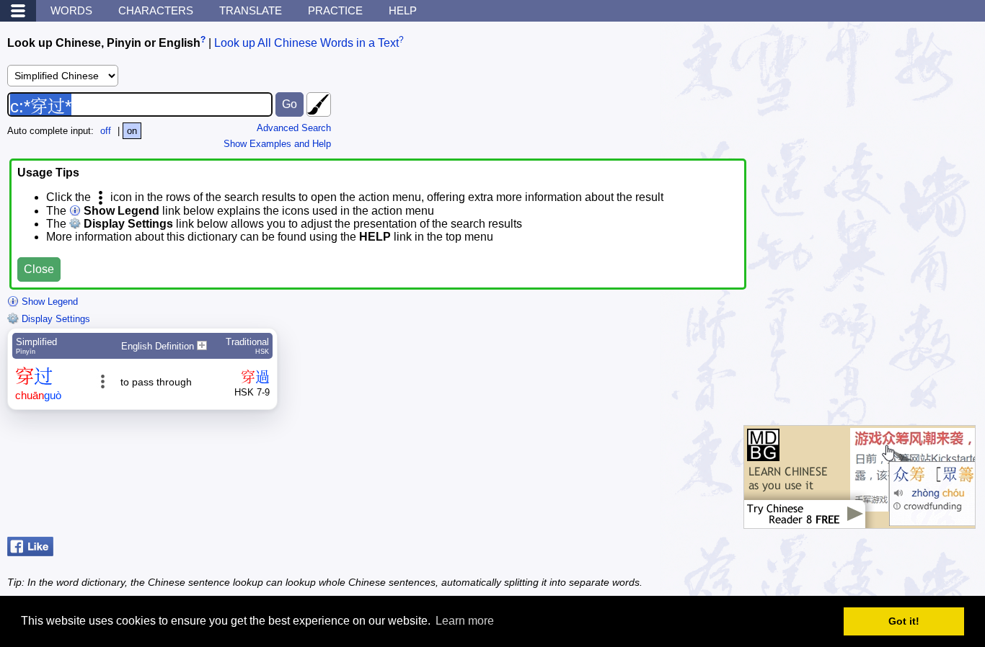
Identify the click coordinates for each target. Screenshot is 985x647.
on (132, 130)
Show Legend (48, 301)
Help (403, 10)
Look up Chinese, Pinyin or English (103, 43)
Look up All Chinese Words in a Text (306, 43)
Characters (155, 10)
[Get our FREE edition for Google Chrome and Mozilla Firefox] (859, 521)
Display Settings (54, 318)
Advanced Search (294, 127)
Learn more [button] (465, 621)
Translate (250, 10)
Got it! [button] (903, 621)
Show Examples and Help (277, 143)
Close (39, 269)
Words (71, 10)
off (105, 130)
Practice (335, 10)
